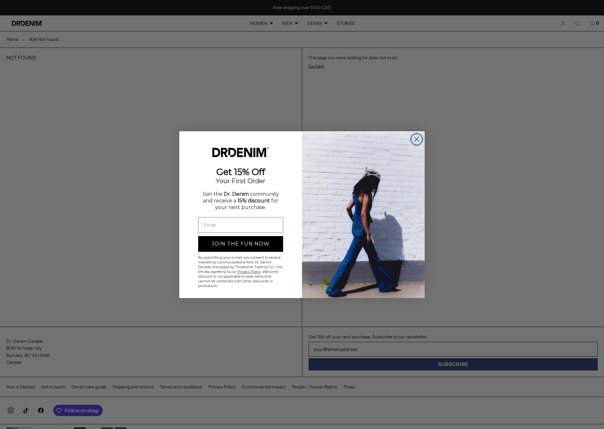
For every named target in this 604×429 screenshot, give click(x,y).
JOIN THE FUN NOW (241, 244)
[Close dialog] (416, 139)
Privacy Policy (249, 271)
